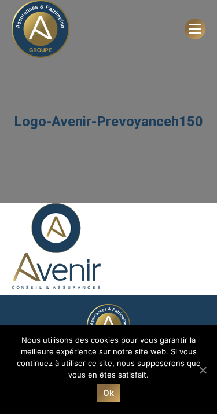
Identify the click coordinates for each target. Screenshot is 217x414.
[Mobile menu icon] (195, 29)
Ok (109, 393)
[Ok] (202, 370)
